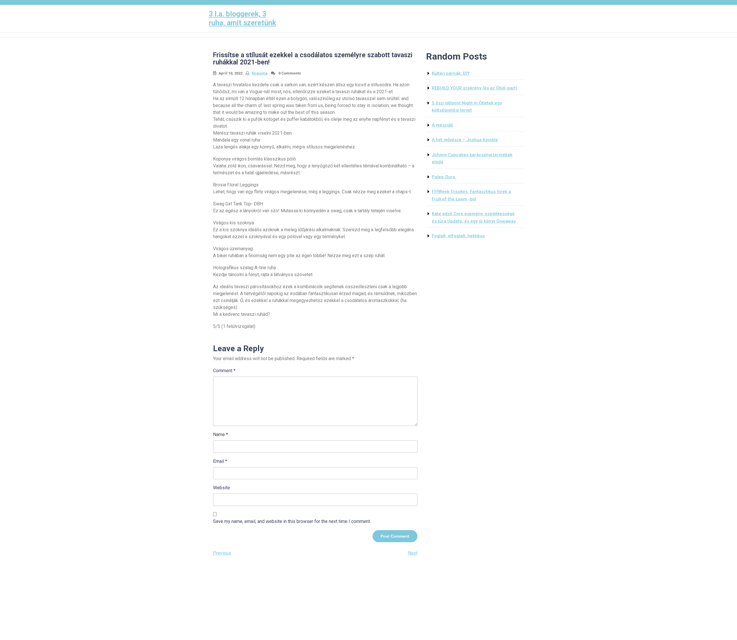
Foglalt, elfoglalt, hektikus (458, 235)
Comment (224, 370)
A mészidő (442, 125)
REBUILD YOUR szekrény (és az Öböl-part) (474, 88)
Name (220, 434)
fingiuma (260, 73)
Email (220, 461)
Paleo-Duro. (444, 176)
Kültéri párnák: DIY (451, 73)
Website (221, 487)
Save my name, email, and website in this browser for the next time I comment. (292, 521)
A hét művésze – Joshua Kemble (465, 139)
